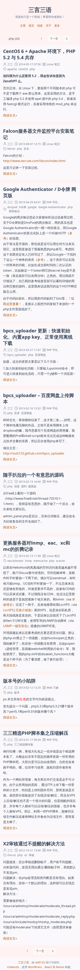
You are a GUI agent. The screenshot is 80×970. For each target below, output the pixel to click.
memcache (40, 561)
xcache (60, 561)
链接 (40, 25)
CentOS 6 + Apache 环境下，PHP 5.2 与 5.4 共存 (39, 54)
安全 (26, 148)
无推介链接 (23, 610)
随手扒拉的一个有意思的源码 (33, 475)
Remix (60, 967)
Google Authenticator (52, 207)
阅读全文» (10, 115)
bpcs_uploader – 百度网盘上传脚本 (38, 398)
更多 (57, 25)
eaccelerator (15, 561)
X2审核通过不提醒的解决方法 (34, 843)
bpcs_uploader (17, 355)
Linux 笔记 (53, 64)
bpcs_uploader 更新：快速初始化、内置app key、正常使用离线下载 (38, 336)
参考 (40, 260)
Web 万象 (53, 687)
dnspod (12, 207)
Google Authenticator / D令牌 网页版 (39, 192)
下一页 (54, 38)
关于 (48, 25)
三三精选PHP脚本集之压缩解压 (35, 733)
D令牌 (22, 207)
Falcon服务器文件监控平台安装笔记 (38, 134)
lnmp (28, 561)
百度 (17, 413)
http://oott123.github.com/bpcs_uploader (33, 453)
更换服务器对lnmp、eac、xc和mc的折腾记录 (36, 546)
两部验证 (14, 211)
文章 (23, 25)
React (48, 967)
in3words (13, 967)
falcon (11, 148)
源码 (24, 486)
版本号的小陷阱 (19, 680)
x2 (25, 855)
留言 (31, 25)
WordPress (35, 967)
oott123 (40, 962)
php (32, 69)
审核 (31, 855)
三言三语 (23, 962)
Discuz (11, 855)
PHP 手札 (52, 202)
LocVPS (8, 610)
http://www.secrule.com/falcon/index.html (34, 161)
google (32, 207)
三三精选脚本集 (23, 744)
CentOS (23, 69)
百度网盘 (40, 355)
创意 (17, 486)
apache (12, 69)
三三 (10, 64)
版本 (17, 692)
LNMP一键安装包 (15, 626)
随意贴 (32, 486)
